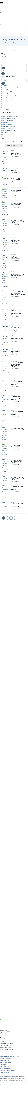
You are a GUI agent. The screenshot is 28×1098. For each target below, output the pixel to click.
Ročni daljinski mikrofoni (8, 100)
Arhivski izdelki (6, 108)
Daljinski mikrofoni (6, 91)
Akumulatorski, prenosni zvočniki (10, 87)
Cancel (3, 138)
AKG (3, 134)
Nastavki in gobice (6, 106)
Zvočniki (4, 85)
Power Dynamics (5, 132)
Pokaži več (4, 110)
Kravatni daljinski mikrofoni (8, 93)
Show (4, 136)
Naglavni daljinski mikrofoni (8, 95)
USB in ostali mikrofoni (7, 104)
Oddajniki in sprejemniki (8, 97)
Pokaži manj (10, 110)
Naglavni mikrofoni (6, 102)
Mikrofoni (5, 89)
